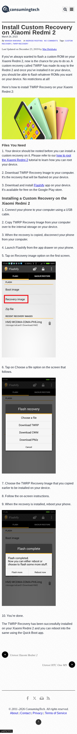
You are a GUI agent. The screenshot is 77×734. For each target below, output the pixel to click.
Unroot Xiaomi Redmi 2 (21, 655)
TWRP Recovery (20, 43)
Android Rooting (34, 40)
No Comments (51, 40)
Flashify (39, 185)
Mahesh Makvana (13, 40)
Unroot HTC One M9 (57, 665)
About (14, 713)
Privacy (38, 713)
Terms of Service (56, 713)
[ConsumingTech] (20, 9)
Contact (25, 713)
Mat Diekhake (49, 49)
